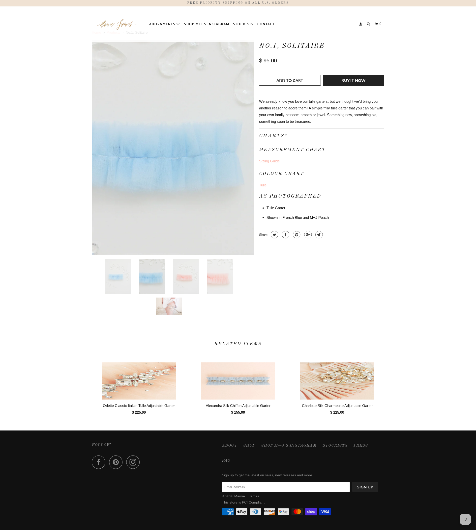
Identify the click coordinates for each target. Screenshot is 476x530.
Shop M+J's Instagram (206, 24)
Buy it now (353, 80)
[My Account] (361, 24)
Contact (266, 24)
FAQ (226, 461)
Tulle (263, 185)
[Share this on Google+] (307, 234)
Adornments (163, 24)
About (229, 446)
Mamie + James (246, 496)
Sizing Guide (269, 161)
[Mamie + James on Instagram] (134, 462)
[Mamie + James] (117, 24)
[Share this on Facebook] (285, 234)
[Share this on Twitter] (273, 234)
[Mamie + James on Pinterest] (117, 462)
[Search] (369, 24)
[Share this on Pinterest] (296, 234)
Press (361, 446)
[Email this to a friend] (318, 234)
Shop (249, 446)
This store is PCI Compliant (243, 502)
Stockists (243, 24)
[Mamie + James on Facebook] (100, 462)
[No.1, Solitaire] (173, 147)
